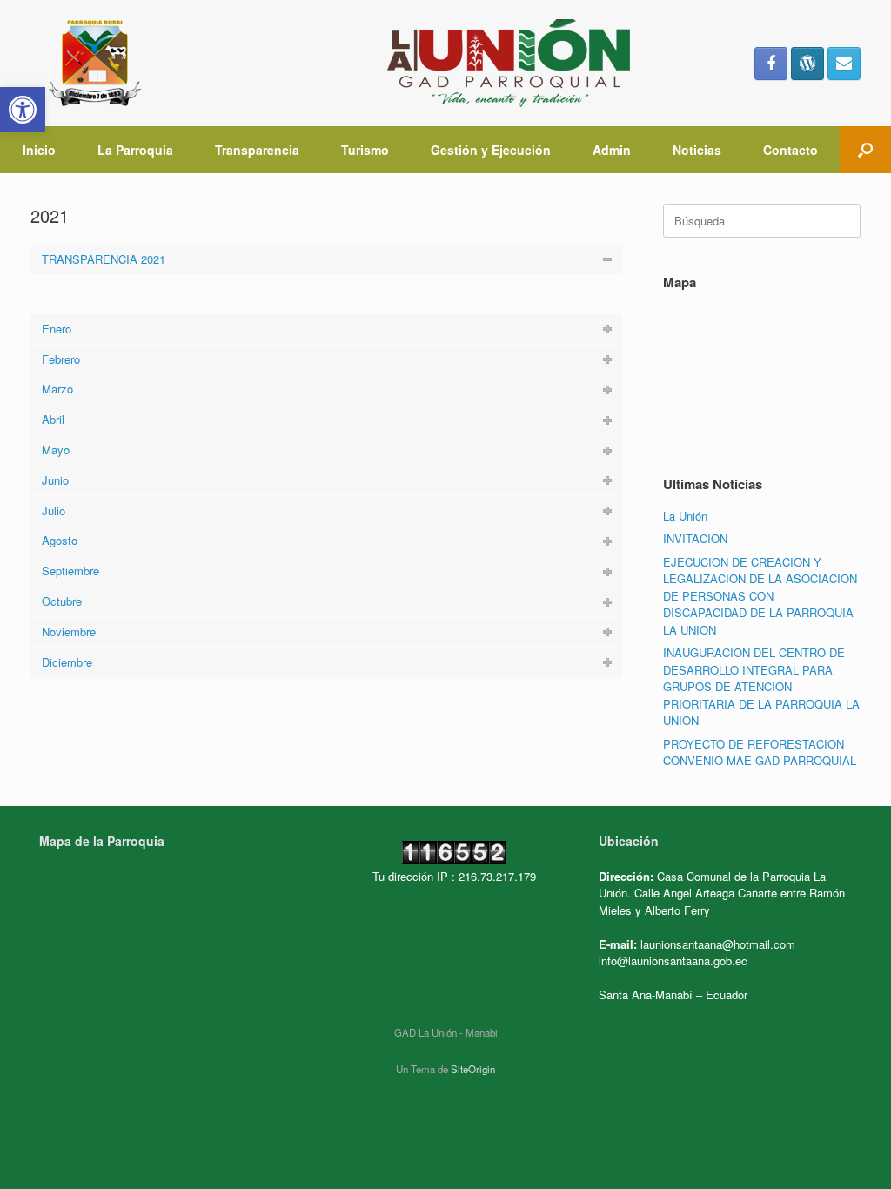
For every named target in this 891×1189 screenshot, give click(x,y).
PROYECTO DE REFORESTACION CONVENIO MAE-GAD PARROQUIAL (759, 752)
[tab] (326, 259)
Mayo (56, 449)
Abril (53, 419)
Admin (612, 149)
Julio (53, 510)
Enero (56, 328)
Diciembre (67, 662)
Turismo (365, 149)
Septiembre (70, 570)
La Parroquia (135, 149)
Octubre (62, 601)
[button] (22, 109)
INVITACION (695, 538)
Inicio (39, 149)
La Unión (685, 515)
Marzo (57, 388)
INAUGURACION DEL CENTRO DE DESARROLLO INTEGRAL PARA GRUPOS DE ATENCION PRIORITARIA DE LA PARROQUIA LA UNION (761, 686)
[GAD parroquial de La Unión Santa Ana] (353, 63)
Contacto (790, 149)
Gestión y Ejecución (491, 149)
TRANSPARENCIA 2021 (103, 259)
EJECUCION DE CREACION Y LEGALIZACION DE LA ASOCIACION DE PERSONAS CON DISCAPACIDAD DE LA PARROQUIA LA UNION (760, 596)
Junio (55, 480)
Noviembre (69, 631)
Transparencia (257, 149)
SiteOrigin (473, 1069)
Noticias (697, 149)
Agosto (59, 540)
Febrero (61, 359)
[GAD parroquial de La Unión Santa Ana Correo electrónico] (844, 63)
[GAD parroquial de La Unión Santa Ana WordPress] (807, 63)
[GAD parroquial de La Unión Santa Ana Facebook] (770, 63)
